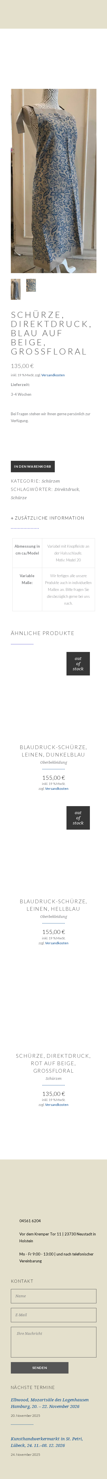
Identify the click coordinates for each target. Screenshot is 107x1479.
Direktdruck (66, 489)
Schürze (19, 497)
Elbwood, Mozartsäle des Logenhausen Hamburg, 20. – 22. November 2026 (50, 1403)
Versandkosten (53, 375)
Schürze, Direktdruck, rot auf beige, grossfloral (53, 1063)
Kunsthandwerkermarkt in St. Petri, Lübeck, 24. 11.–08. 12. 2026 (47, 1442)
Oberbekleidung (53, 762)
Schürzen (51, 481)
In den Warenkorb (32, 466)
